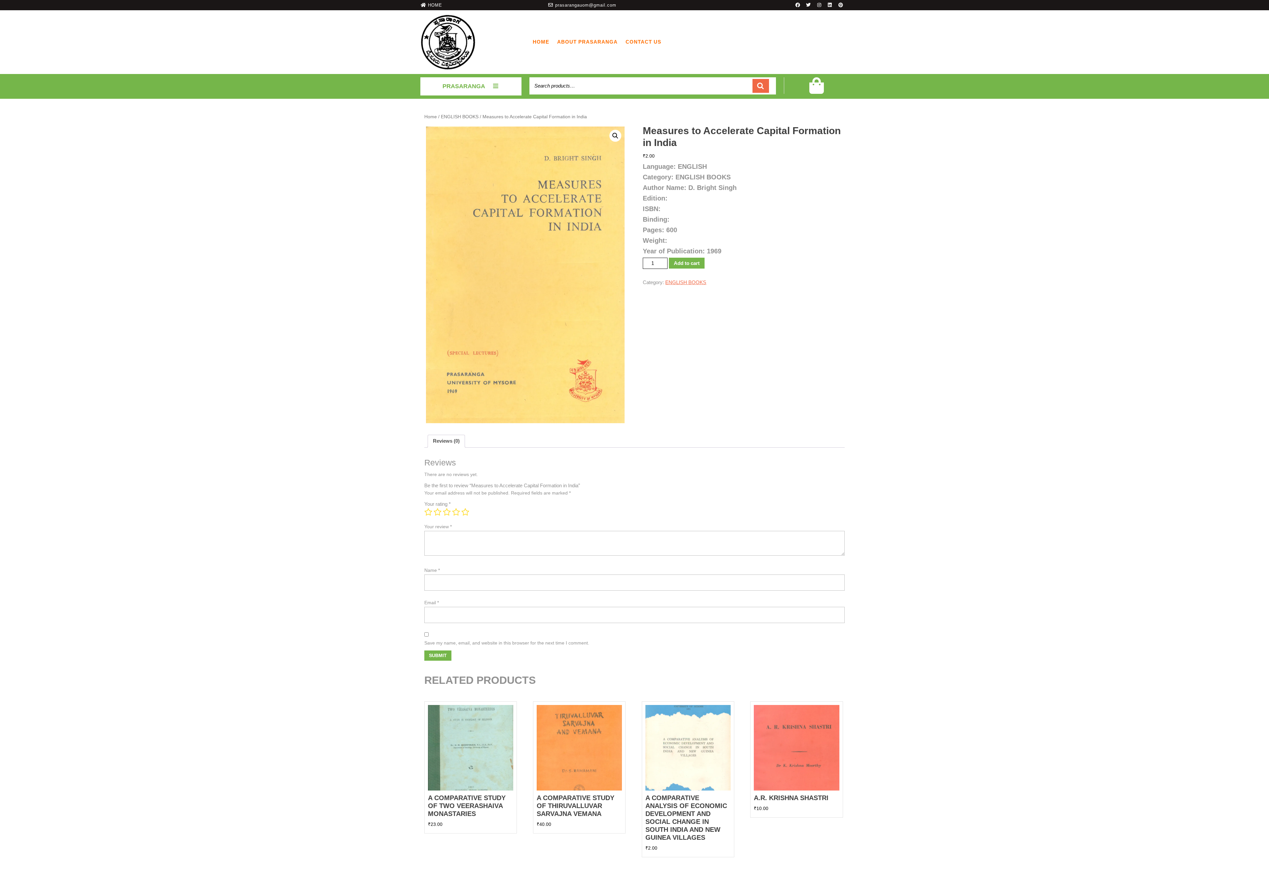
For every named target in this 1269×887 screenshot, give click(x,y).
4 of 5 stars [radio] (456, 512)
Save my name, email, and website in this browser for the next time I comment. (506, 643)
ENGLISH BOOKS (460, 116)
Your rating (437, 504)
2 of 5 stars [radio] (438, 512)
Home (541, 42)
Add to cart (687, 263)
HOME (435, 5)
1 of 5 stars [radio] (428, 512)
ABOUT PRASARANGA (587, 42)
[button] (615, 136)
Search (760, 86)
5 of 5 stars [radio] (465, 512)
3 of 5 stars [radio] (447, 512)
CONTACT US (643, 42)
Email (431, 602)
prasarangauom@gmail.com (585, 5)
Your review (438, 526)
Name (432, 570)
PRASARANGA (463, 86)
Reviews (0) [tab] (446, 441)
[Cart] (816, 90)
